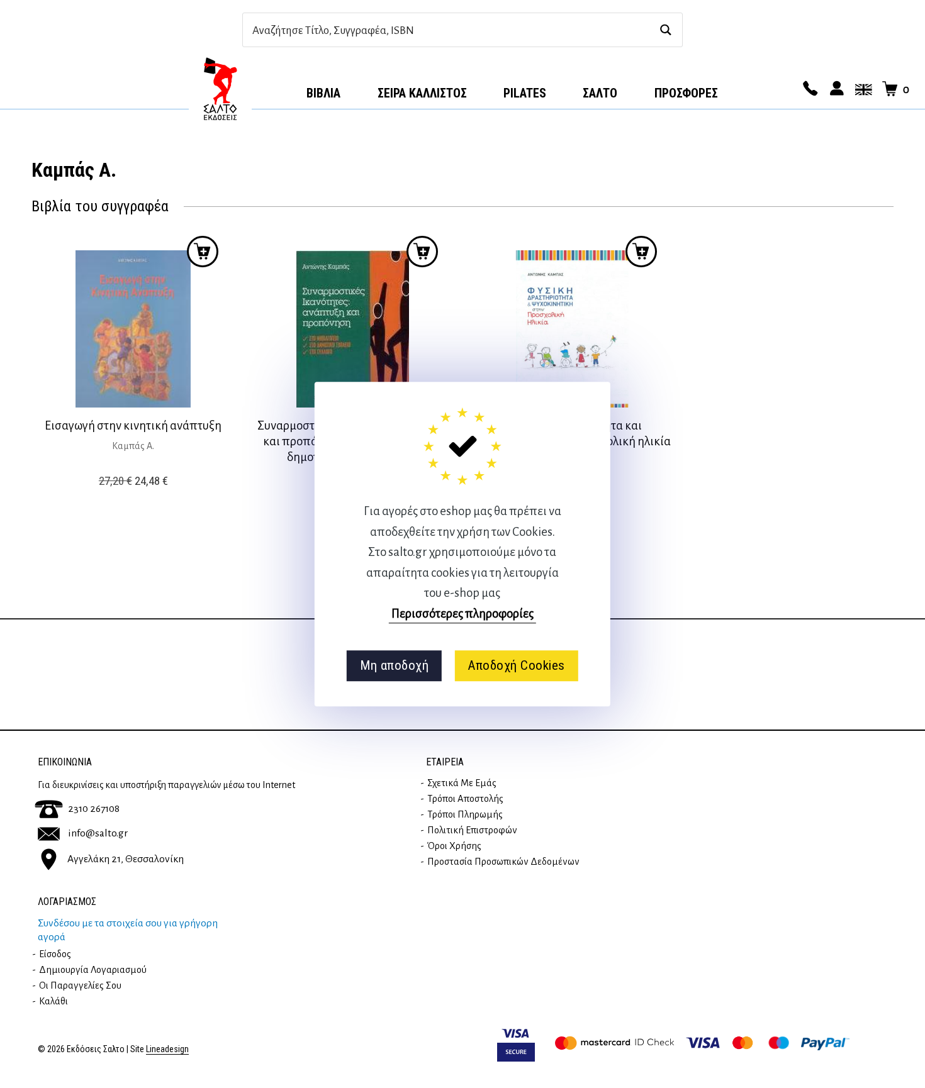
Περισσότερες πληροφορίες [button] (462, 613)
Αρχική (220, 88)
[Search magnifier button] (665, 30)
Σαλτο (600, 93)
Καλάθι (53, 1001)
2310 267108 (94, 808)
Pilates (524, 93)
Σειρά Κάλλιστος (422, 93)
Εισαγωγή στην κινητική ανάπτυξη (133, 425)
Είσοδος (55, 954)
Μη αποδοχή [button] (394, 665)
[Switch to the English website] (861, 89)
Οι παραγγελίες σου (80, 985)
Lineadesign (167, 1049)
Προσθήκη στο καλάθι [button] (202, 251)
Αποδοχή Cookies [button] (516, 665)
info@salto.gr (98, 833)
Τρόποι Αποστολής (465, 799)
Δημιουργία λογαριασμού (93, 970)
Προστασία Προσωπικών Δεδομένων (503, 862)
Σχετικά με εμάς (461, 783)
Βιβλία (323, 93)
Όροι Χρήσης (454, 846)
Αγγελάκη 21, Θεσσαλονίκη (125, 859)
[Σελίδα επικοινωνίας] (808, 89)
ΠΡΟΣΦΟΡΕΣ (686, 93)
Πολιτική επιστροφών (472, 830)
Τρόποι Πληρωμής (465, 814)
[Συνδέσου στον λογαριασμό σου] (835, 89)
